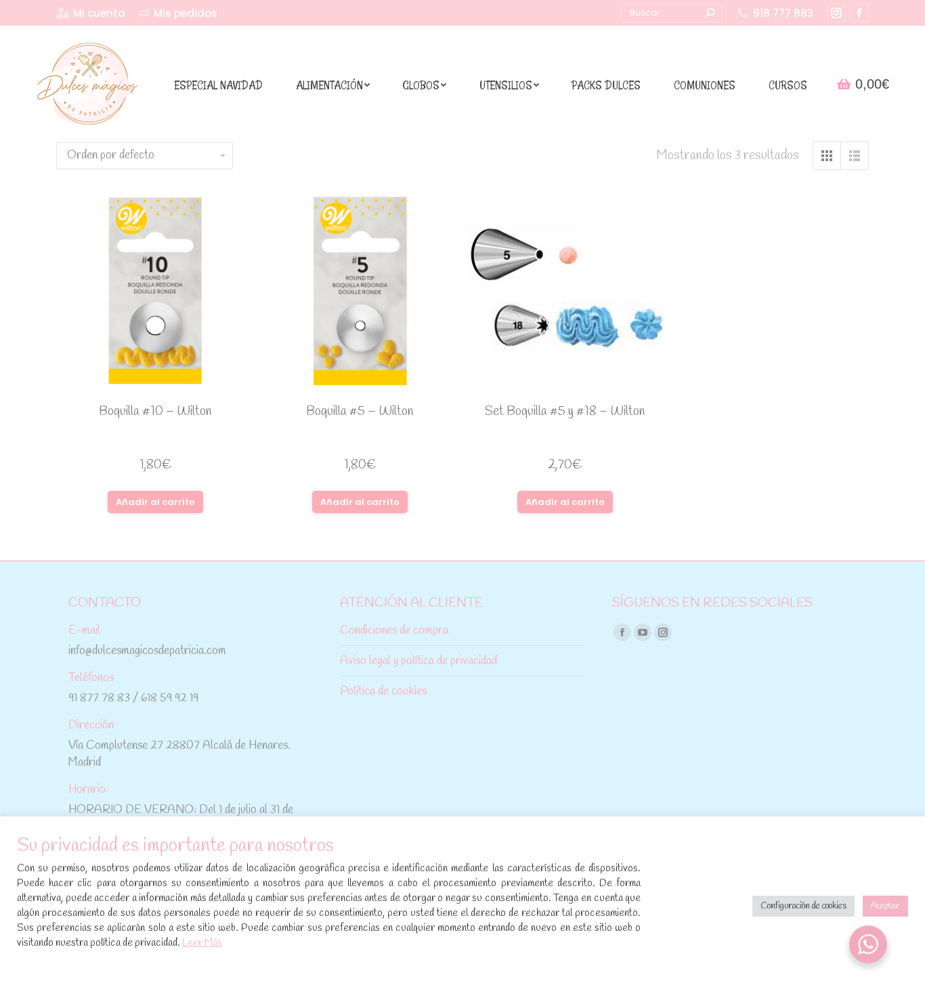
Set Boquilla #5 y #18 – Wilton (565, 411)
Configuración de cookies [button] (803, 906)
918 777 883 (783, 13)
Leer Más (202, 943)
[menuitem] (90, 13)
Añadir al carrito (155, 502)
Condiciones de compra (394, 630)
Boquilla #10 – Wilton (155, 411)
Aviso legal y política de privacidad (418, 661)
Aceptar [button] (885, 906)
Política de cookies (383, 691)
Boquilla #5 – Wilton (360, 411)
